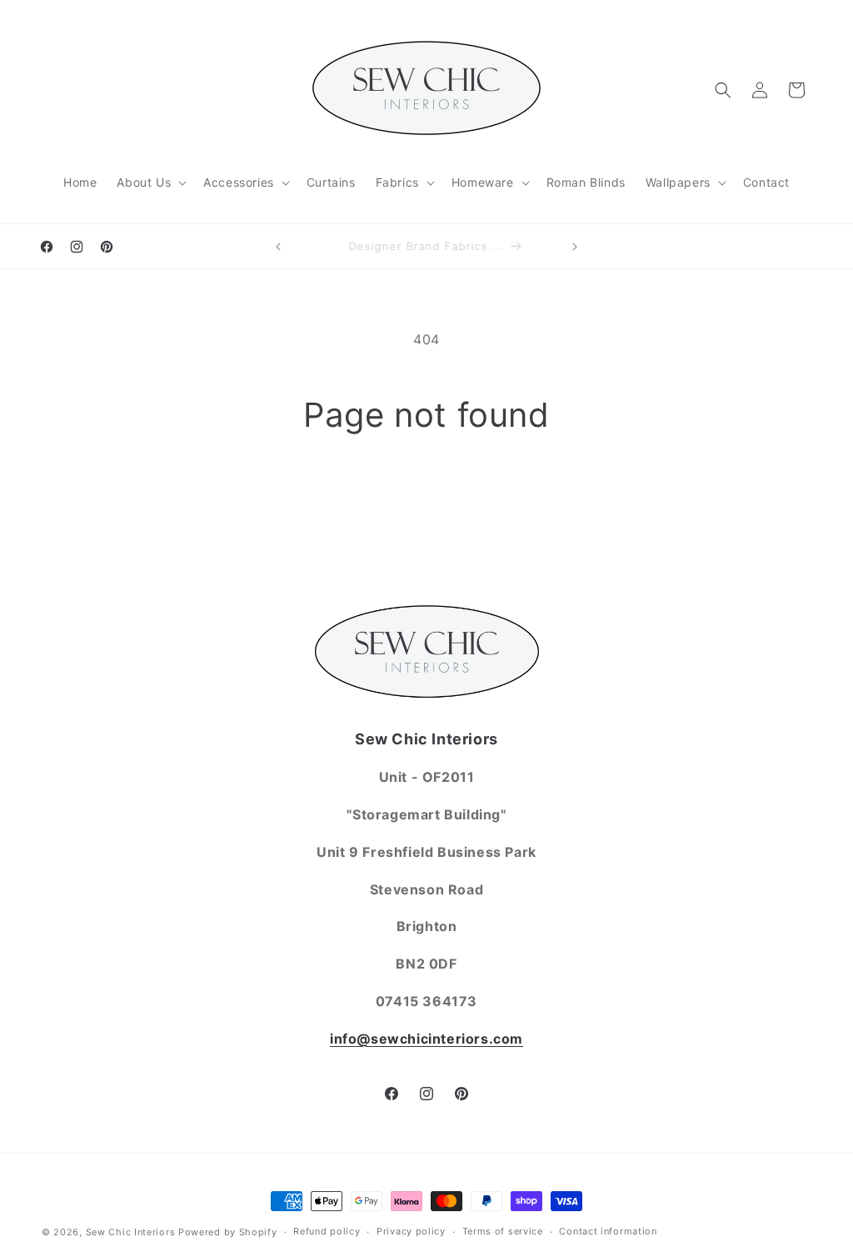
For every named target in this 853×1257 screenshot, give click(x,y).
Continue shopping (426, 499)
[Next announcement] (574, 247)
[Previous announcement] (278, 247)
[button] (150, 182)
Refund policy (326, 1231)
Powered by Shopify (227, 1232)
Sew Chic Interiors (131, 1232)
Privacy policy (411, 1231)
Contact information (607, 1231)
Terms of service (502, 1231)
